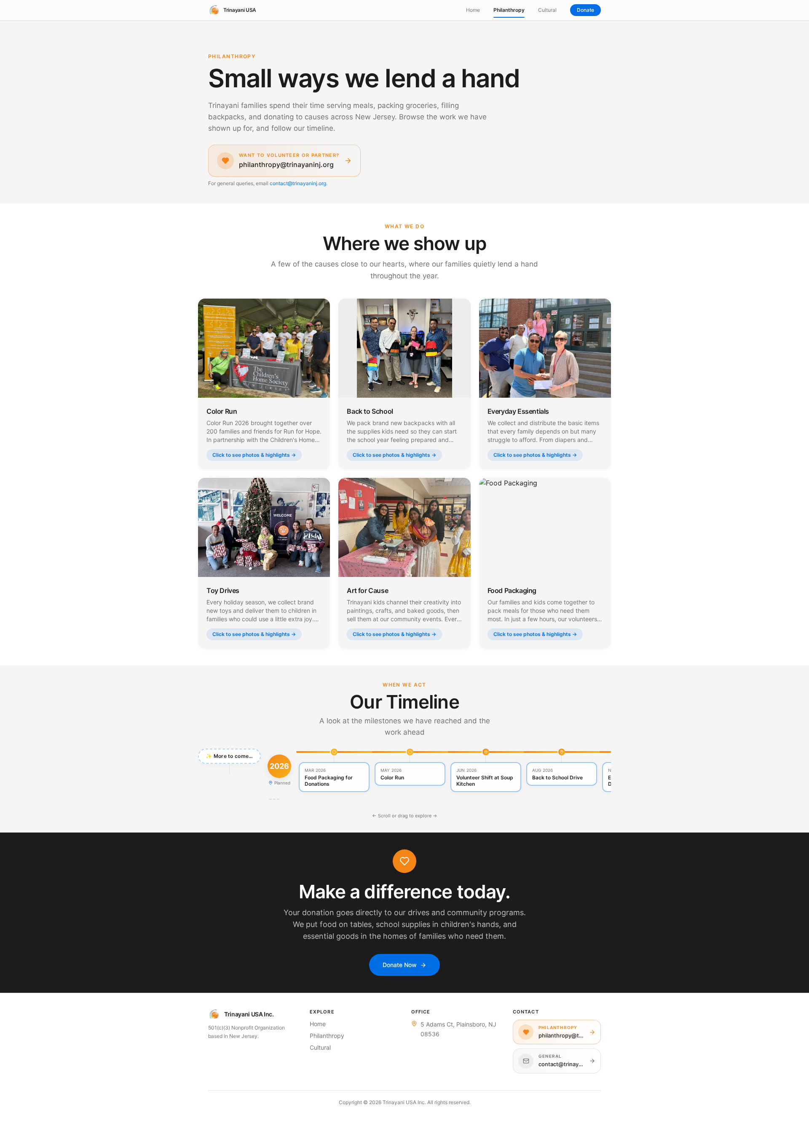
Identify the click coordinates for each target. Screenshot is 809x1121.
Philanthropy (509, 10)
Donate (585, 10)
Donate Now (400, 964)
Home (473, 10)
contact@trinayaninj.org (298, 183)
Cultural (547, 10)
